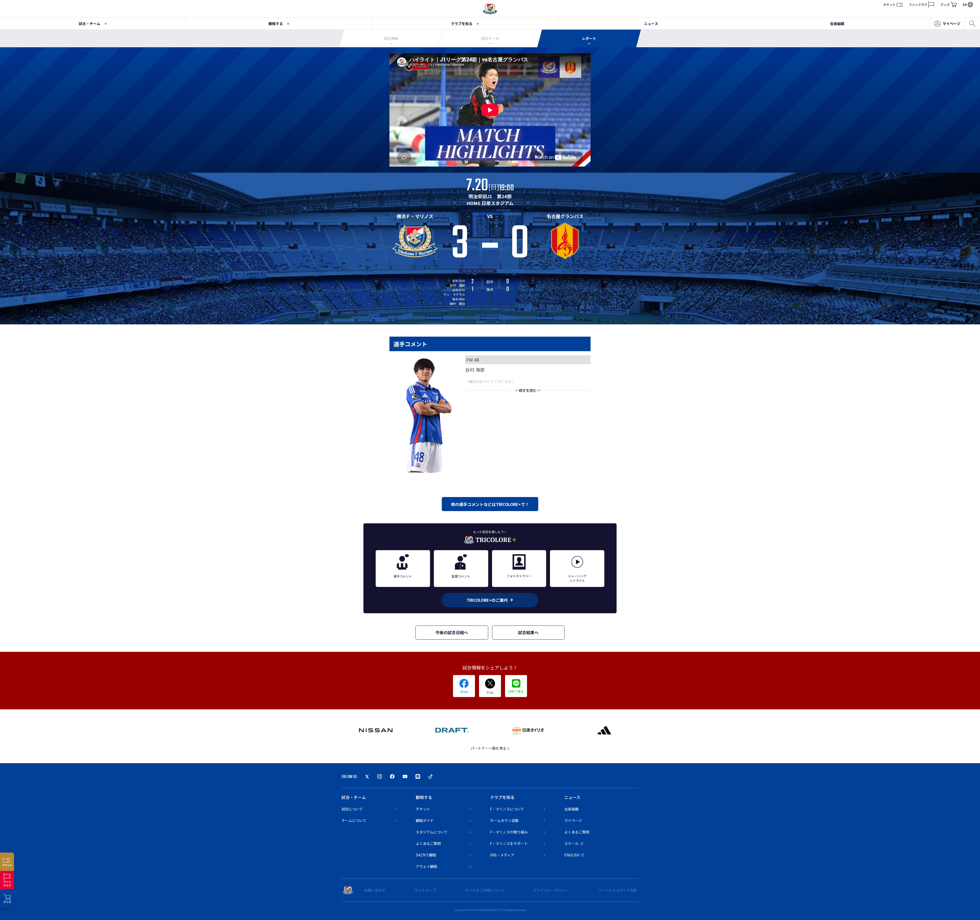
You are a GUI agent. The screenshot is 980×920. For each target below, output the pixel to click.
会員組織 (837, 23)
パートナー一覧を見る (489, 748)
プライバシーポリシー (551, 890)
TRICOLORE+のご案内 (487, 600)
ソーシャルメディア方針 (617, 890)
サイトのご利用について (484, 890)
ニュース (651, 23)
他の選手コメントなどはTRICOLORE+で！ (490, 504)
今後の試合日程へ (451, 632)
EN (965, 4)
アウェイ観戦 (426, 866)
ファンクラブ (918, 4)
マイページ (951, 23)
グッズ (945, 4)
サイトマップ (425, 890)
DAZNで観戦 (426, 854)
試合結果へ (528, 632)
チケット (889, 4)
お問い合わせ (374, 890)
